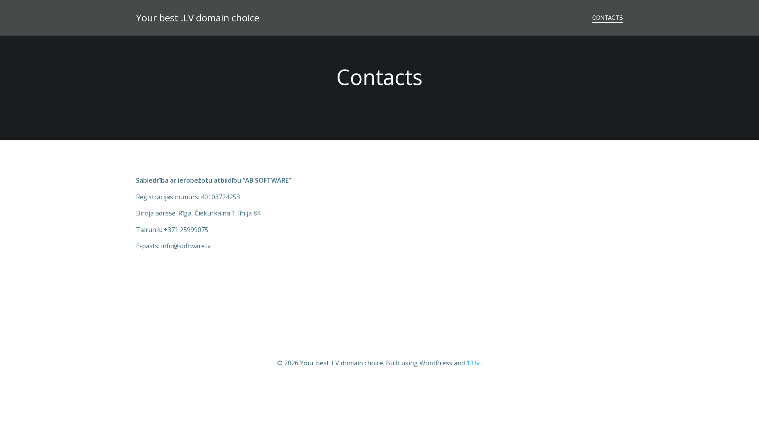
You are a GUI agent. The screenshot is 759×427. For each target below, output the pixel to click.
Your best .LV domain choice (197, 17)
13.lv (473, 363)
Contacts (607, 18)
